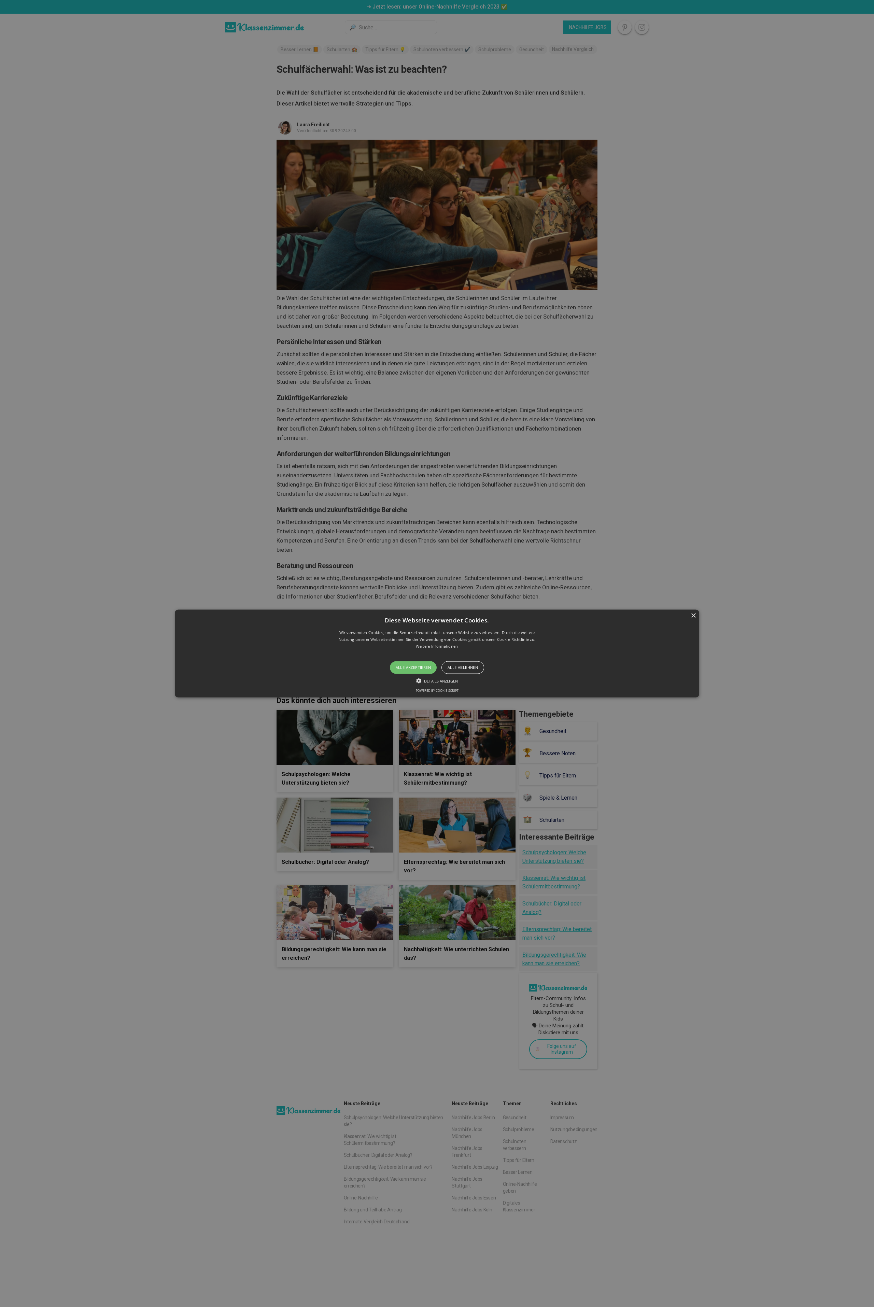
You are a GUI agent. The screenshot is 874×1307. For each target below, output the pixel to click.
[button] (437, 654)
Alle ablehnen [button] (463, 667)
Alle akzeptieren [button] (413, 667)
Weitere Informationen (437, 645)
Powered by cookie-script (437, 690)
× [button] (693, 615)
